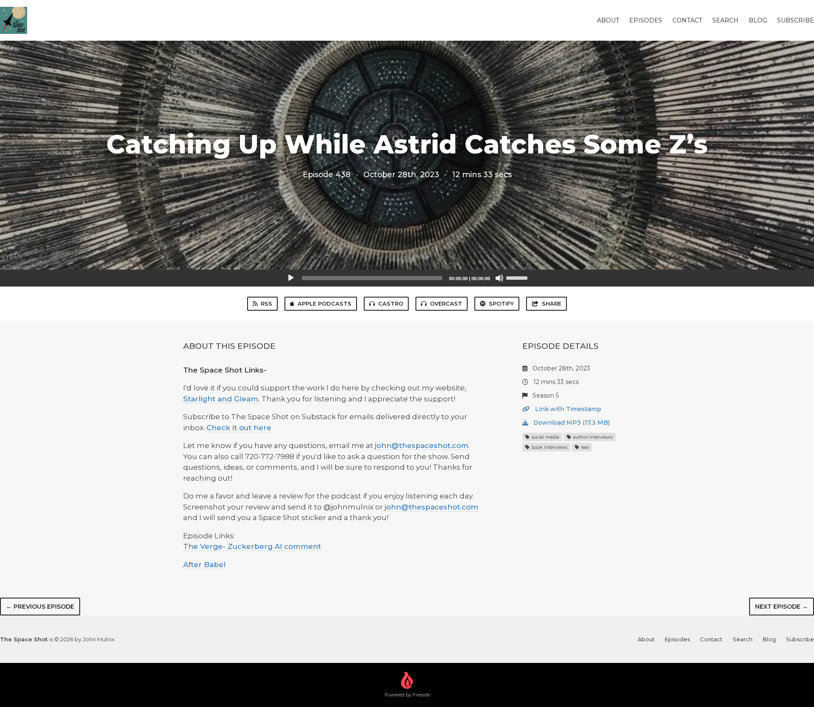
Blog (758, 20)
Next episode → (781, 606)
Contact (687, 20)
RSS (266, 303)
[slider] (518, 277)
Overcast (446, 303)
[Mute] (499, 278)
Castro (390, 303)
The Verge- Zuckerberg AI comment (252, 546)
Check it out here (238, 427)
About (608, 20)
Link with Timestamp (567, 409)
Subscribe (795, 20)
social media (544, 437)
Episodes (645, 20)
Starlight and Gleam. (221, 399)
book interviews (548, 447)
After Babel (204, 564)
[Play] (291, 278)
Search (725, 20)
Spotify (501, 303)
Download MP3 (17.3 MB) (571, 422)
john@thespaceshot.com (421, 445)
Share (551, 303)
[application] (407, 278)
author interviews (592, 437)
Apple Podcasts (324, 303)
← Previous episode (40, 606)
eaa (584, 447)
